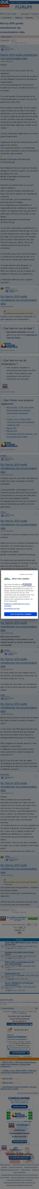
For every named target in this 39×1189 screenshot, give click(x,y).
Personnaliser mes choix (12, 608)
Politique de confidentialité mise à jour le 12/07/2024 (17, 605)
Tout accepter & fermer (20, 614)
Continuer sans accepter (26, 574)
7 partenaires (27, 584)
